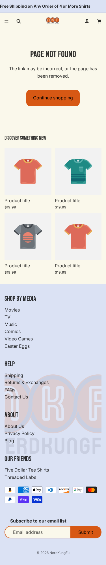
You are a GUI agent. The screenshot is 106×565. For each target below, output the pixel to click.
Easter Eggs (17, 346)
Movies (12, 310)
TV (7, 317)
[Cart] (99, 21)
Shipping (14, 375)
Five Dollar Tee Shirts (27, 470)
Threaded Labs (20, 477)
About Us (14, 426)
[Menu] (6, 21)
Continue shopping (53, 98)
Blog (9, 441)
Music (11, 324)
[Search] (18, 21)
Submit (85, 532)
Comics (13, 331)
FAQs (10, 390)
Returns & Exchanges (27, 382)
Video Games (19, 339)
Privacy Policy (19, 433)
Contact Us (16, 397)
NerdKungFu (59, 553)
